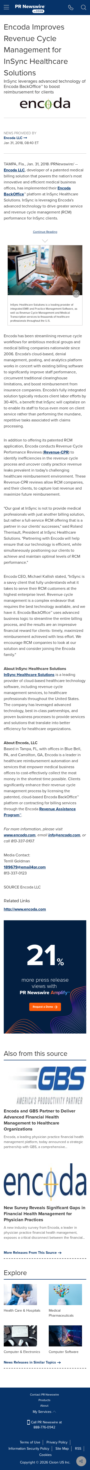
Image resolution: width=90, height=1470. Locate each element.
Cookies (45, 1454)
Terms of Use (30, 1442)
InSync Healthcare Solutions (29, 674)
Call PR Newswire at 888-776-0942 (46, 1425)
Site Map (62, 1448)
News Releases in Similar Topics (30, 1362)
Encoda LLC (14, 170)
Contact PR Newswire (44, 1394)
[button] (45, 103)
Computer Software (63, 1351)
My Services (42, 1411)
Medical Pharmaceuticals (61, 1313)
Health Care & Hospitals (22, 1310)
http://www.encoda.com (25, 909)
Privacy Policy (57, 1442)
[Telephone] (70, 7)
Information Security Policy (28, 1448)
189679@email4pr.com (25, 867)
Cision (53, 1462)
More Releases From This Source (30, 1252)
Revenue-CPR (56, 452)
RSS (78, 1448)
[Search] (83, 7)
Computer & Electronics (22, 1351)
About (44, 1405)
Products (44, 1400)
